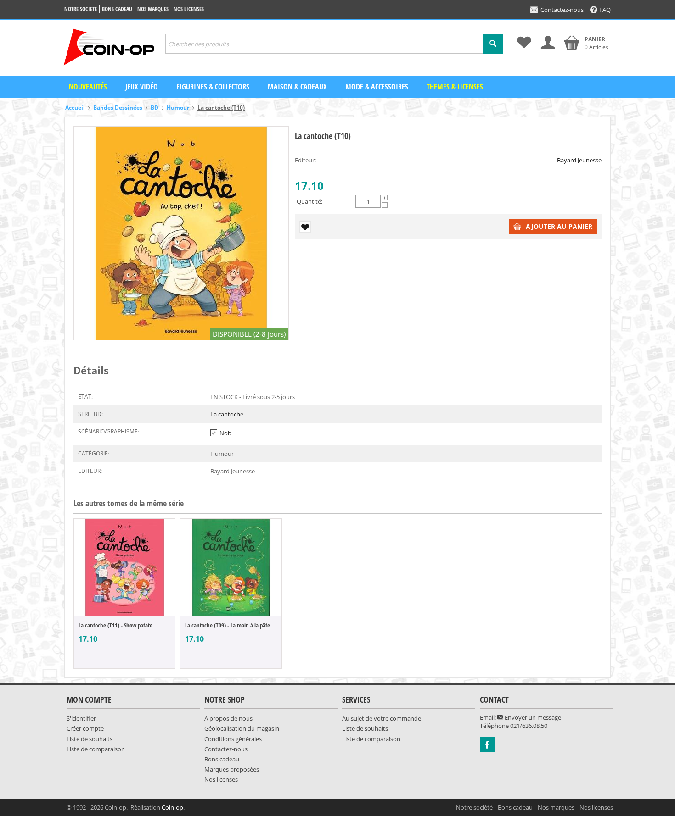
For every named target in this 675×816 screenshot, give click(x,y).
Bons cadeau (117, 9)
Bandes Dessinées (117, 107)
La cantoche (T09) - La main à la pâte (227, 625)
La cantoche (226, 414)
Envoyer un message (532, 717)
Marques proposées (231, 769)
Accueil (75, 107)
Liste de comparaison (96, 749)
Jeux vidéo (141, 87)
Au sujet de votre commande (381, 718)
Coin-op (172, 807)
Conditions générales (233, 739)
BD (154, 107)
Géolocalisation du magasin (241, 728)
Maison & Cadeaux (297, 87)
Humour (178, 107)
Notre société (80, 9)
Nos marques (153, 9)
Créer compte (85, 728)
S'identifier (81, 718)
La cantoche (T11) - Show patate (115, 625)
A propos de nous (228, 718)
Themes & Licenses (455, 87)
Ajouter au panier (559, 226)
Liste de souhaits (89, 739)
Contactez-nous (562, 10)
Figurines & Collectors (212, 87)
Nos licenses (189, 9)
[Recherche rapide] (493, 44)
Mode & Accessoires (376, 87)
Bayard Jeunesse (579, 160)
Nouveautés (88, 87)
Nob (225, 433)
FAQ (605, 10)
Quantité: (309, 201)
